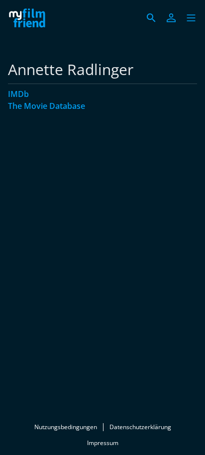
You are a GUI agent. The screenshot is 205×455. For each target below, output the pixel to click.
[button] (191, 18)
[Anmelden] (171, 18)
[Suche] (151, 18)
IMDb (18, 94)
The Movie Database (46, 105)
